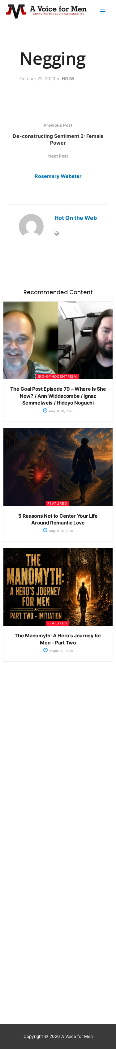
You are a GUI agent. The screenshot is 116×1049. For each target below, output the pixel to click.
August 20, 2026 (60, 411)
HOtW (68, 78)
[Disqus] (58, 765)
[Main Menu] (103, 11)
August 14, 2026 (60, 531)
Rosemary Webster (58, 176)
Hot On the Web (75, 218)
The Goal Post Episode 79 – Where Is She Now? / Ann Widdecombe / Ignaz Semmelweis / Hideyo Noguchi (58, 396)
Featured (57, 503)
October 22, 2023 (37, 78)
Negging (52, 58)
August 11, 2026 (60, 650)
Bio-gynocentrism (57, 376)
